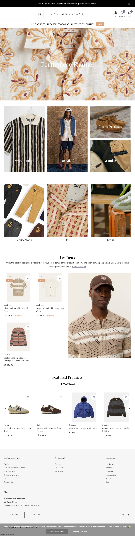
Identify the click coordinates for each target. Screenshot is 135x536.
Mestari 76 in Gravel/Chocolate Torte (17, 429)
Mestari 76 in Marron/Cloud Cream (49, 429)
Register (58, 464)
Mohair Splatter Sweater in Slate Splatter (116, 429)
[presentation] (6, 408)
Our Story (8, 464)
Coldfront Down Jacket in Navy (83, 428)
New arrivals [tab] (67, 384)
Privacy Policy (9, 471)
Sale (99, 24)
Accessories (78, 24)
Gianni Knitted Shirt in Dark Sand (16, 309)
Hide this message (57, 531)
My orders (59, 468)
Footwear (63, 24)
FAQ (5, 479)
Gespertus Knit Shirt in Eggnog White (50, 309)
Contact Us (8, 482)
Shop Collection (79, 266)
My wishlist (59, 471)
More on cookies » (80, 531)
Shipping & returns (11, 475)
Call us (14, 515)
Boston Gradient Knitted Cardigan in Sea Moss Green (16, 359)
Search (40, 14)
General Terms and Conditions (16, 468)
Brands (90, 24)
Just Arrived (38, 24)
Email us (36, 515)
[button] (64, 96)
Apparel (51, 24)
